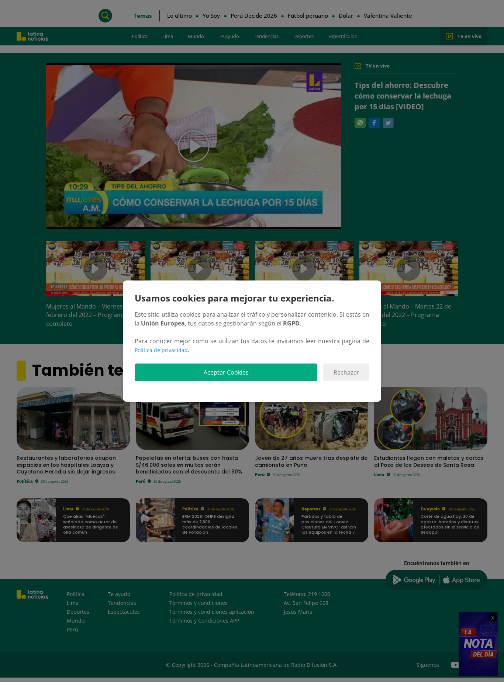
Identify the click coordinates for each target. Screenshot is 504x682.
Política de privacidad (161, 350)
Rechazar (346, 372)
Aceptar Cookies (226, 372)
